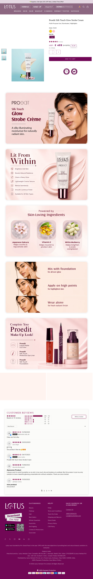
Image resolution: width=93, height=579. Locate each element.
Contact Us (69, 509)
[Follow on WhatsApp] (29, 539)
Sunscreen (32, 532)
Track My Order (53, 514)
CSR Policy (51, 526)
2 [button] (44, 491)
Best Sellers (32, 517)
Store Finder (52, 520)
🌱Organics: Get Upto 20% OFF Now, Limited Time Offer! (46, 1)
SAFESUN (75, 11)
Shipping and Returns (54, 517)
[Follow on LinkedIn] (24, 539)
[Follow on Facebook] (5, 539)
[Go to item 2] (3, 51)
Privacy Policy (52, 523)
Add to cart (70, 59)
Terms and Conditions (55, 511)
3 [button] (46, 491)
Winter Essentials (34, 520)
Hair (31, 11)
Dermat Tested (61, 11)
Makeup (39, 11)
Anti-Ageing (33, 526)
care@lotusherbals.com (73, 516)
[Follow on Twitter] (10, 539)
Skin (25, 11)
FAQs (49, 508)
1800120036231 (71, 513)
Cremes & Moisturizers (36, 529)
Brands (17, 11)
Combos (48, 11)
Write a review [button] (79, 416)
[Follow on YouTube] (19, 539)
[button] (53, 41)
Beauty (31, 508)
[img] (17, 432)
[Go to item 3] (3, 57)
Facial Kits (32, 523)
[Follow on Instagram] (15, 539)
